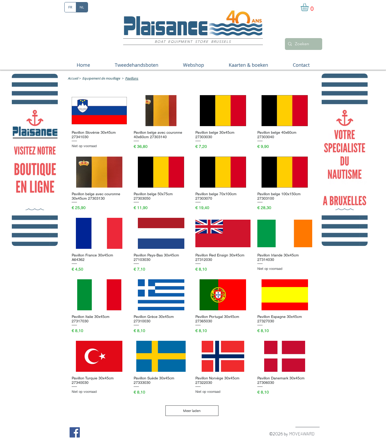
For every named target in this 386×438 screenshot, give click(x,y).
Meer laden (192, 410)
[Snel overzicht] (99, 110)
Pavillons (131, 78)
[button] (309, 7)
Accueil (73, 78)
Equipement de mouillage (101, 78)
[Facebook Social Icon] (75, 432)
